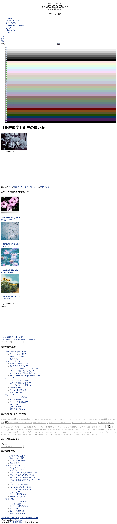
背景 (15, 187)
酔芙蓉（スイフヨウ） (51, 419)
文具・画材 (51, 430)
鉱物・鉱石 (40, 419)
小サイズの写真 (17, 392)
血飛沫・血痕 (97, 419)
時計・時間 (33, 430)
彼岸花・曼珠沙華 (62, 430)
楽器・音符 (91, 427)
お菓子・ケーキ (86, 434)
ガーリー (57, 434)
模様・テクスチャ (80, 427)
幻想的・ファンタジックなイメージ (80, 430)
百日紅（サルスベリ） (89, 423)
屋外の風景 (15, 359)
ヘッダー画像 (16, 400)
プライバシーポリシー (29, 518)
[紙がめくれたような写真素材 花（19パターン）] (10, 213)
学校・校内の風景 (18, 354)
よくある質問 (10, 23)
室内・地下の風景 (18, 356)
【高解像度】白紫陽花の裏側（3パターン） (19, 339)
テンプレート (12, 361)
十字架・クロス (66, 432)
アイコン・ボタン (19, 380)
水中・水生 (63, 427)
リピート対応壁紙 (19, 402)
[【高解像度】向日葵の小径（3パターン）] (10, 292)
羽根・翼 (29, 423)
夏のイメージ (22, 432)
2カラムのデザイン (19, 366)
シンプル (104, 432)
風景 (49, 187)
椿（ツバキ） (99, 427)
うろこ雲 (94, 434)
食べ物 (5, 419)
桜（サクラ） (9, 430)
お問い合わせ (10, 30)
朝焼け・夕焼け (24, 430)
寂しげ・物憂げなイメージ (102, 430)
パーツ (9, 378)
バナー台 (15, 388)
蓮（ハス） (112, 419)
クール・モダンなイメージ (28, 187)
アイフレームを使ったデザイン (24, 368)
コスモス (10, 434)
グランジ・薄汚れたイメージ (23, 434)
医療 (73, 432)
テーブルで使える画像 (20, 385)
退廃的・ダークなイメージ (68, 419)
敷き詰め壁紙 (17, 407)
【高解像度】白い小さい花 (12, 337)
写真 (10, 187)
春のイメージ (42, 430)
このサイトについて (13, 21)
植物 (42, 187)
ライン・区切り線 (18, 390)
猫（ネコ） (107, 423)
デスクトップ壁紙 (18, 397)
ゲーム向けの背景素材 (15, 352)
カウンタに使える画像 (20, 383)
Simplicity (18, 520)
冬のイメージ (80, 432)
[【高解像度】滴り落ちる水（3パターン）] (10, 239)
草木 (2, 423)
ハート (98, 432)
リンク (8, 28)
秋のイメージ (77, 423)
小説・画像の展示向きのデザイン (25, 376)
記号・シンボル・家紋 (85, 419)
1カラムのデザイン (19, 364)
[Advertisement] (18, 169)
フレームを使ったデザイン (22, 371)
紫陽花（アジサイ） (39, 423)
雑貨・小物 (31, 419)
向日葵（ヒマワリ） (54, 432)
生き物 (100, 423)
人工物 (93, 432)
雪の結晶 (22, 419)
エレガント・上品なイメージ (70, 434)
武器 (71, 427)
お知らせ (9, 18)
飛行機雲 (11, 419)
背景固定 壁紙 (17, 409)
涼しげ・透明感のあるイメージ (28, 427)
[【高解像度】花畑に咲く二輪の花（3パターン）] (10, 266)
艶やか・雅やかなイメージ (17, 423)
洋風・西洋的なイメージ (50, 427)
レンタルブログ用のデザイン (22, 373)
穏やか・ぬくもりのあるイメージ (60, 423)
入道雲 (87, 432)
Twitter (8, 32)
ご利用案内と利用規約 (14, 25)
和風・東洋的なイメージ (37, 432)
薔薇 (106, 419)
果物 (16, 430)
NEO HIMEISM (16, 522)
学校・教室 (12, 432)
